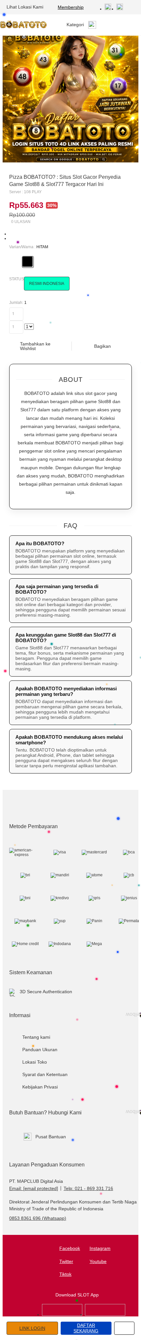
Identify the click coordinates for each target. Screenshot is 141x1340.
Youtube (98, 1261)
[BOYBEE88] (62, 1314)
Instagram (100, 1248)
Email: (33, 1188)
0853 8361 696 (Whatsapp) (37, 1218)
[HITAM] (27, 261)
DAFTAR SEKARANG (85, 1328)
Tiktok (65, 1274)
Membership (71, 7)
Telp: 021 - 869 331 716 (88, 1188)
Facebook (69, 1248)
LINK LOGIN (32, 1328)
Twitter (66, 1261)
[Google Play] (105, 1314)
